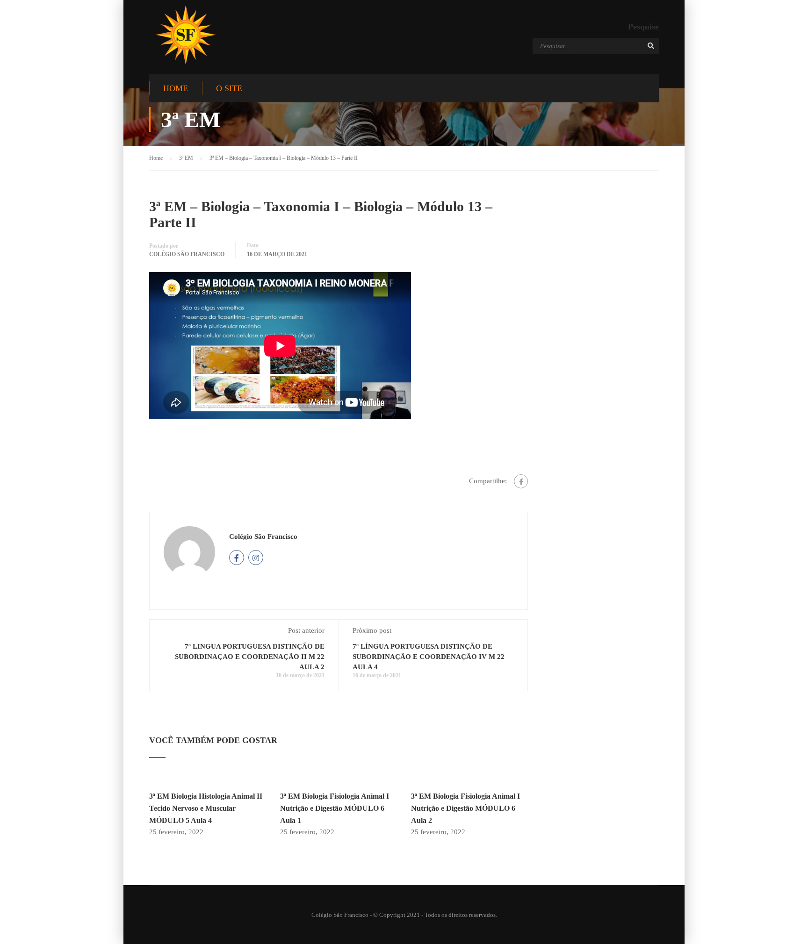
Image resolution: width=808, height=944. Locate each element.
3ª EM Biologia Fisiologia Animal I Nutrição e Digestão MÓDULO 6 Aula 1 (334, 808)
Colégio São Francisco (186, 254)
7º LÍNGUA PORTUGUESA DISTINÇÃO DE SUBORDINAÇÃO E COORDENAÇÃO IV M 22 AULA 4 (429, 657)
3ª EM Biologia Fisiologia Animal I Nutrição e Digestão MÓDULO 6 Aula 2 (465, 808)
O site (229, 88)
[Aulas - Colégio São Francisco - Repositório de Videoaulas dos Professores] (185, 35)
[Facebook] (521, 481)
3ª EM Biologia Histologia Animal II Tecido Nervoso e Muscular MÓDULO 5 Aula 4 (205, 808)
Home (175, 88)
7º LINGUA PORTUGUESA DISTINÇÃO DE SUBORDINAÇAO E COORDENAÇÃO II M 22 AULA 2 (250, 657)
